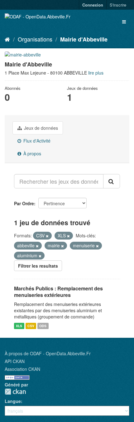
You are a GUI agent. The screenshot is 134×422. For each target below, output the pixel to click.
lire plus (95, 73)
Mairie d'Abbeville (84, 39)
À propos (31, 153)
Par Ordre (24, 203)
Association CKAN (22, 369)
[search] (111, 181)
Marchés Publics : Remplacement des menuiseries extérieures (58, 291)
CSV (30, 325)
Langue (13, 401)
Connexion (92, 5)
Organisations (35, 39)
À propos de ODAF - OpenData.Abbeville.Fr (48, 353)
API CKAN (15, 361)
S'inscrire (118, 5)
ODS (42, 325)
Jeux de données (40, 128)
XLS (19, 325)
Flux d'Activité (36, 141)
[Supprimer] (47, 235)
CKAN (15, 391)
